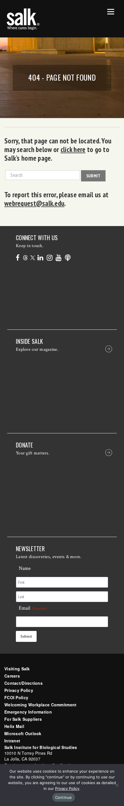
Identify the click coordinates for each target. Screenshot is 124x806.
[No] (117, 785)
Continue (63, 797)
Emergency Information (28, 712)
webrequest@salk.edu (34, 203)
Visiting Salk (17, 669)
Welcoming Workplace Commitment (40, 705)
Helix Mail (14, 726)
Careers (12, 676)
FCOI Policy (16, 697)
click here (73, 149)
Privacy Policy (18, 690)
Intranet (12, 741)
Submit (93, 176)
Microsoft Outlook (23, 733)
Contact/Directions (23, 683)
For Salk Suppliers (23, 719)
